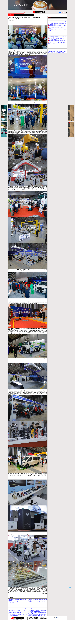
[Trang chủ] (11, 15)
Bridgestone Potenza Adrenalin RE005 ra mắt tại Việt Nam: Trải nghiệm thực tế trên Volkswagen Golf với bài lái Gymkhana (57, 52)
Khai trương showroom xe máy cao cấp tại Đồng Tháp (57, 40)
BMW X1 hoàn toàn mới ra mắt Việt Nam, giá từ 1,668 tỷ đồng (38, 601)
